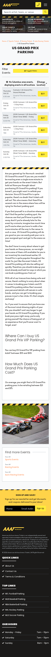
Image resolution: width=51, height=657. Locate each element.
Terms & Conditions (15, 576)
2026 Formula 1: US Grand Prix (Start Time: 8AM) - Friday (25, 115)
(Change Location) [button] (41, 83)
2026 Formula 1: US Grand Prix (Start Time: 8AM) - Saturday (25, 139)
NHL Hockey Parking (14, 609)
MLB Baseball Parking (15, 599)
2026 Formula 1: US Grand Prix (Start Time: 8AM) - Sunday (25, 152)
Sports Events (11, 459)
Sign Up (40, 508)
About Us (9, 565)
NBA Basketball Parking (16, 604)
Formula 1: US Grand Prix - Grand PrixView (23, 91)
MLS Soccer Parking (14, 615)
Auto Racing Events (14, 474)
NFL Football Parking (14, 593)
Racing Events (12, 467)
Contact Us (10, 571)
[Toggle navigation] (45, 4)
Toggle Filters (31, 71)
